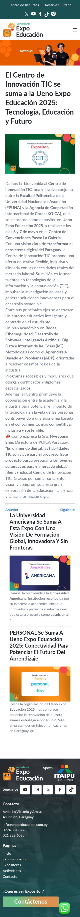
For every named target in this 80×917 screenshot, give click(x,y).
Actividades (12, 871)
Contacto (10, 876)
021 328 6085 (13, 835)
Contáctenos (30, 902)
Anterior (11, 510)
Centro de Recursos (23, 5)
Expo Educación (15, 859)
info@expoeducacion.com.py (25, 825)
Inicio (7, 853)
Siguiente (67, 510)
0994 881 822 (13, 830)
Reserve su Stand (58, 5)
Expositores (12, 865)
